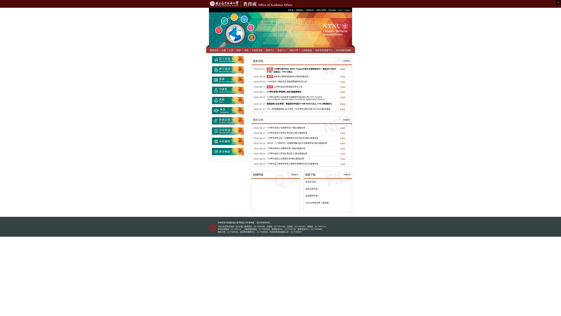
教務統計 (300, 10)
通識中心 (270, 50)
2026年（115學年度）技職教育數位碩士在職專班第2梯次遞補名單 (297, 143)
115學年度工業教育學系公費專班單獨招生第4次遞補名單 (292, 163)
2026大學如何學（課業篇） (318, 202)
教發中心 (281, 50)
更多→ (347, 61)
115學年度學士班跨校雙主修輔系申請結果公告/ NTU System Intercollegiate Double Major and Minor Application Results (296, 98)
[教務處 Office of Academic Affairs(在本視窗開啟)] (224, 3)
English (347, 10)
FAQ (340, 10)
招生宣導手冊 (311, 188)
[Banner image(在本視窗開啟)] (228, 71)
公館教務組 (306, 50)
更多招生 (347, 120)
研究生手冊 (310, 181)
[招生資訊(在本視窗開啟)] (228, 60)
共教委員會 (257, 50)
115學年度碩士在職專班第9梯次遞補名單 (285, 158)
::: (287, 10)
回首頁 (291, 10)
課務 (246, 50)
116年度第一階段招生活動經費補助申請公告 (287, 81)
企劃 (224, 50)
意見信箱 (332, 10)
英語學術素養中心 (324, 50)
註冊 (231, 50)
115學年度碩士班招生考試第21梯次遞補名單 (287, 153)
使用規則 (266, 222)
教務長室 (214, 50)
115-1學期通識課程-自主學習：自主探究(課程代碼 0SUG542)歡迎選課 (298, 109)
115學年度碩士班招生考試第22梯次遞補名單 (287, 132)
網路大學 (293, 50)
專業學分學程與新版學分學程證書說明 (291, 76)
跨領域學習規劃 (343, 50)
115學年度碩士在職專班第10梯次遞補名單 (286, 148)
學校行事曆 (321, 10)
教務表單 (310, 10)
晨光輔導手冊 (311, 195)
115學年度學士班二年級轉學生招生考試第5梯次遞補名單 (292, 137)
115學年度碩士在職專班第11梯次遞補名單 (286, 127)
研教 (239, 50)
